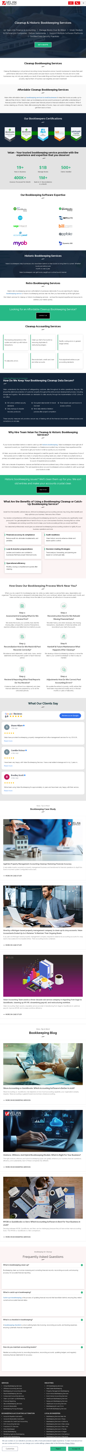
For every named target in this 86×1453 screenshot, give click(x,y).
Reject (58, 1449)
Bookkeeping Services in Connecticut (57, 1434)
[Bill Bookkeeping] (66, 226)
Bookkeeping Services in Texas (55, 1419)
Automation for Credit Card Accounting (15, 1421)
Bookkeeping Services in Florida (56, 1429)
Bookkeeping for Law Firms (55, 1406)
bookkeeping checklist (13, 1325)
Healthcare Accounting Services (56, 1403)
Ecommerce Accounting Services (56, 1396)
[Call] (77, 3)
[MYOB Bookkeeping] (20, 243)
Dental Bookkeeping (9, 1431)
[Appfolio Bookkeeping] (66, 234)
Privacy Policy (70, 1443)
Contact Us (43, 315)
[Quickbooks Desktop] (66, 209)
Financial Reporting (9, 1401)
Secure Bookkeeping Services (12, 1403)
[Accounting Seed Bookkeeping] (20, 234)
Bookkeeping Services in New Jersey (57, 1424)
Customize (10, 1449)
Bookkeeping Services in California (57, 1421)
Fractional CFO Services (10, 1426)
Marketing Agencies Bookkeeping (13, 1434)
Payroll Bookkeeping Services (12, 1393)
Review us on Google (70, 716)
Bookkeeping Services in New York (57, 1426)
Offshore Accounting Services (12, 1388)
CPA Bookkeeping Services (54, 1386)
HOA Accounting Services (11, 1424)
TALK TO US (43, 489)
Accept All (76, 1449)
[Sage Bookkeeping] (20, 226)
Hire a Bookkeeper (9, 1429)
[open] (83, 3)
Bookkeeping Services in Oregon (56, 1431)
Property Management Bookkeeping (57, 1391)
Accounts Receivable (10, 1406)
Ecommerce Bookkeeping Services (57, 1393)
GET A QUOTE (43, 45)
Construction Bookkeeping (11, 1436)
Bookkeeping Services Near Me (56, 1416)
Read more (8, 741)
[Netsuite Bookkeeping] (66, 218)
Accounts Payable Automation (12, 1416)
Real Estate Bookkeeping (54, 1388)
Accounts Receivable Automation (13, 1419)
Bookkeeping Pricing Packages (13, 1408)
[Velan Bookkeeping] (9, 3)
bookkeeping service (14, 293)
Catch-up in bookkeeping (12, 1297)
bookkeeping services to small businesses (41, 97)
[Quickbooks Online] (20, 209)
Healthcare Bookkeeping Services (56, 1398)
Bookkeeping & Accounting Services (14, 1391)
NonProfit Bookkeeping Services (56, 1408)
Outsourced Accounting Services (13, 1396)
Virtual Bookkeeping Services (12, 1386)
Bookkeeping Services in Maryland (57, 1436)
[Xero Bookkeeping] (20, 218)
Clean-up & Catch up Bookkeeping (14, 1398)
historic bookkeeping (50, 445)
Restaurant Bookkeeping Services (56, 1401)
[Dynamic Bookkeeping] (65, 243)
